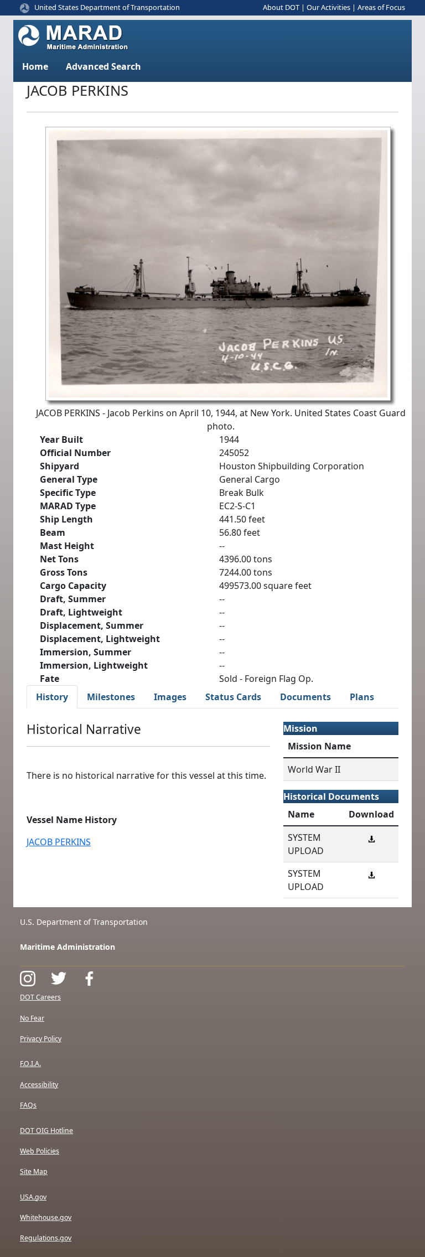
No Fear (32, 1018)
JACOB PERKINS (59, 842)
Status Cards (233, 697)
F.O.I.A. (30, 1063)
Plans (362, 697)
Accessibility (39, 1084)
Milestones (111, 697)
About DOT (281, 7)
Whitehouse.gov (45, 1217)
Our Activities (328, 7)
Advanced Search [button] (103, 66)
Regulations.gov (45, 1238)
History (52, 697)
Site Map (34, 1171)
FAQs (28, 1105)
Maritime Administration (67, 947)
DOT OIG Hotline (46, 1130)
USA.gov (33, 1197)
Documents (305, 697)
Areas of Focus (381, 7)
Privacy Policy (40, 1038)
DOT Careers (40, 997)
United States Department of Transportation (107, 7)
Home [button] (35, 66)
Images (170, 697)
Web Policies (39, 1151)
